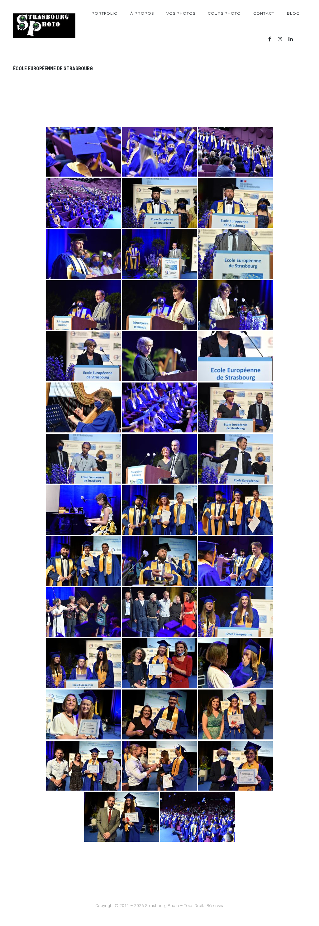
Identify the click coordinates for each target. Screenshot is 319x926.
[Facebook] (269, 39)
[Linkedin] (290, 39)
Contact (263, 13)
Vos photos (180, 13)
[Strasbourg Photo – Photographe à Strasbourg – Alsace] (44, 25)
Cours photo (224, 13)
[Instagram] (280, 39)
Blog (293, 13)
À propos (142, 13)
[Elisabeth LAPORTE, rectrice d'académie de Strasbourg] (83, 356)
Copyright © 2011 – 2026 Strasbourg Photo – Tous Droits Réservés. (159, 905)
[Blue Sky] (301, 39)
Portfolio (105, 13)
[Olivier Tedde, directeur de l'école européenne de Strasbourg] (159, 203)
